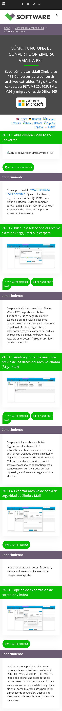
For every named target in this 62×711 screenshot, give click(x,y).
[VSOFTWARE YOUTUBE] (28, 4)
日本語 (51, 126)
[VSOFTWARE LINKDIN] (39, 4)
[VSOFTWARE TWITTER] (33, 4)
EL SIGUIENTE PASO (19, 167)
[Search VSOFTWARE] (57, 15)
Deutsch (36, 119)
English (23, 119)
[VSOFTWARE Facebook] (22, 4)
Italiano (38, 122)
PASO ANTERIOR (15, 282)
